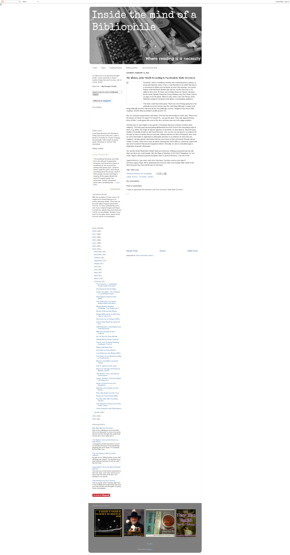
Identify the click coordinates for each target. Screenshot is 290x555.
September (98, 260)
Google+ (150, 544)
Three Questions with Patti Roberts (108, 408)
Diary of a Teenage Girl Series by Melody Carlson (108, 369)
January (97, 412)
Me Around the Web (150, 68)
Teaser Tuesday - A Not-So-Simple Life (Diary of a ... (108, 379)
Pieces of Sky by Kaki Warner (106, 311)
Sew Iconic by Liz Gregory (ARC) (108, 319)
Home (95, 68)
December (98, 251)
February (97, 281)
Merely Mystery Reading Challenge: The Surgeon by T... (108, 307)
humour (135, 177)
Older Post (192, 251)
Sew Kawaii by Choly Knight (106, 289)
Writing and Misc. (132, 68)
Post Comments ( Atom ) (145, 255)
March (96, 278)
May (96, 272)
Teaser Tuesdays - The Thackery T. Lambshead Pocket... (108, 293)
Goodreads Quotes (115, 189)
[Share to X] (163, 174)
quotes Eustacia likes (101, 154)
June (96, 269)
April (96, 275)
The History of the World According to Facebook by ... (108, 357)
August (97, 263)
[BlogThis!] (160, 174)
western (150, 177)
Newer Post (132, 251)
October (97, 258)
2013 (94, 246)
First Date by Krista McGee (106, 350)
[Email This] (157, 174)
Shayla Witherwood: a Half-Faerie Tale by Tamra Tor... (108, 315)
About (103, 68)
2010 (94, 419)
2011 (94, 416)
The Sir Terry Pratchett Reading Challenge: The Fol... (107, 343)
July (95, 266)
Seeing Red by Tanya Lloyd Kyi (107, 339)
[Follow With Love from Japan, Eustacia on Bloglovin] (102, 102)
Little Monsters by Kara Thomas (103, 480)
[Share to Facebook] (165, 174)
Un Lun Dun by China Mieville (106, 336)
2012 (94, 249)
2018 (94, 231)
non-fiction (143, 177)
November (98, 254)
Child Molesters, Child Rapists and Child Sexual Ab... (108, 328)
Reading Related (116, 68)
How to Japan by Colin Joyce (106, 366)
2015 (94, 240)
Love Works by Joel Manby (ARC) (108, 353)
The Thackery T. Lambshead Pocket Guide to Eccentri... (106, 285)
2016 (94, 237)
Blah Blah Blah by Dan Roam (102, 428)
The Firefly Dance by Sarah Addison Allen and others (106, 302)
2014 (94, 243)
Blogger (149, 549)
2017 (94, 234)
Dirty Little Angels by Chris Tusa (107, 393)
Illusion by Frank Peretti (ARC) (107, 396)
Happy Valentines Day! (104, 347)
